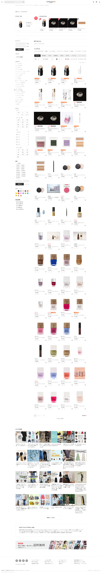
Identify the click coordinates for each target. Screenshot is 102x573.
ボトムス (18, 65)
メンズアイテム (19, 95)
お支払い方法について (49, 563)
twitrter (20, 560)
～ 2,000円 (18, 163)
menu (2, 2)
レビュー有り (74, 59)
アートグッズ (19, 99)
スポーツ (18, 88)
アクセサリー (19, 84)
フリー (27, 114)
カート (99, 2)
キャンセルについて (63, 560)
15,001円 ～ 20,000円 (20, 174)
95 (18, 152)
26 (22, 124)
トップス (18, 63)
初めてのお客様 (35, 561)
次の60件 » (84, 415)
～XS (18, 112)
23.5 (27, 119)
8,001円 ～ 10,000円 (20, 170)
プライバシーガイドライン (19, 570)
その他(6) (71, 51)
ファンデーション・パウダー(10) (62, 51)
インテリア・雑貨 (20, 91)
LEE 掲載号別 (19, 207)
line (26, 560)
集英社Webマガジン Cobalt (79, 561)
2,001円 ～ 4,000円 (20, 165)
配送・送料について (49, 561)
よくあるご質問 (48, 560)
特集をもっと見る (50, 517)
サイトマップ (27, 570)
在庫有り (67, 59)
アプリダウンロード (19, 564)
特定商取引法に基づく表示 (10, 570)
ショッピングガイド (35, 560)
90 (27, 149)
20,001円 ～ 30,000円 (20, 176)
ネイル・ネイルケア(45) (39, 51)
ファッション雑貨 (20, 82)
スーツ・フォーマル (20, 73)
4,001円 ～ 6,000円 (20, 167)
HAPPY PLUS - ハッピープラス (80, 563)
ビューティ (39, 5)
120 (18, 154)
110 (27, 152)
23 (22, 119)
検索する (23, 2)
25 (27, 122)
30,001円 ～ (18, 177)
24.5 (23, 122)
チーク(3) (84, 51)
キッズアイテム (19, 93)
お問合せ (60, 563)
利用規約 (2, 570)
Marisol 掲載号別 (19, 209)
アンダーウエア (19, 86)
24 (18, 122)
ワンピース (18, 69)
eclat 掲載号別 (19, 205)
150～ (18, 157)
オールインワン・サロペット (22, 71)
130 (23, 154)
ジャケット (18, 75)
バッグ (18, 78)
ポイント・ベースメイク (39, 43)
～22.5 (18, 119)
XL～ (23, 114)
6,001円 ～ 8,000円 (20, 168)
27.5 (23, 127)
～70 (18, 149)
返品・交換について (63, 561)
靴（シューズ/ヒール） (21, 80)
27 (18, 127)
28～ (27, 127)
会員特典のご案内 (35, 563)
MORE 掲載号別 (19, 202)
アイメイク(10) (52, 51)
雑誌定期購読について (78, 560)
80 (22, 149)
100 (23, 152)
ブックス (18, 97)
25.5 (18, 124)
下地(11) (46, 51)
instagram (23, 560)
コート (17, 76)
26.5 (27, 124)
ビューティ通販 (34, 5)
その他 (17, 104)
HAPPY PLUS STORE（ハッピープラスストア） (23, 5)
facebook (16, 560)
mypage (93, 2)
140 (27, 154)
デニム (17, 67)
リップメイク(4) (78, 51)
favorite (96, 2)
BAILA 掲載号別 (19, 203)
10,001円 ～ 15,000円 (20, 172)
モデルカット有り (82, 59)
